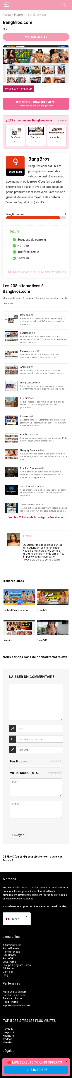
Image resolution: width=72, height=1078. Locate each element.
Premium (19, 14)
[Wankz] (19, 622)
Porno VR (8, 958)
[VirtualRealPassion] (19, 592)
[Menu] (6, 5)
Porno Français (11, 951)
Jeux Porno (9, 961)
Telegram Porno (12, 998)
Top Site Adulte (11, 887)
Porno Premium (12, 948)
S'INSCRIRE (38, 1070)
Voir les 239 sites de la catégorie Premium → (36, 517)
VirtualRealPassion (16, 610)
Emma (27, 536)
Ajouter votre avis (55, 271)
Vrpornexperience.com (16, 1005)
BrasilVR (42, 610)
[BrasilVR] (53, 592)
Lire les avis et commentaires (25, 271)
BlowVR (42, 640)
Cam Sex (8, 971)
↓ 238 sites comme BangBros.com (28, 120)
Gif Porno (8, 968)
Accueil (7, 14)
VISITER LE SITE (36, 37)
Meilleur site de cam (15, 991)
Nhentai (7, 1042)
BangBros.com (19, 761)
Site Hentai (9, 955)
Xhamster (9, 1035)
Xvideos (7, 1039)
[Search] (64, 5)
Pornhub (8, 1029)
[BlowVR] (53, 622)
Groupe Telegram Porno (17, 965)
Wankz (8, 640)
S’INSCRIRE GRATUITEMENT (36, 103)
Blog (5, 975)
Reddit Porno (10, 1001)
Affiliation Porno (12, 945)
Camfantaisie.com (14, 995)
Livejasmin (9, 1032)
